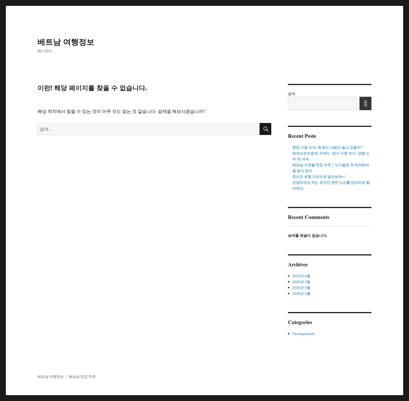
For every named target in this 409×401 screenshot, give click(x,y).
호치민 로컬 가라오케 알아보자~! (318, 176)
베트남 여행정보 (66, 42)
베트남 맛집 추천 (82, 376)
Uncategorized (303, 333)
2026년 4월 (301, 287)
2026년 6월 (301, 275)
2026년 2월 (301, 293)
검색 (291, 93)
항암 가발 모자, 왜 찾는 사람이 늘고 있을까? (327, 147)
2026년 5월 (301, 281)
